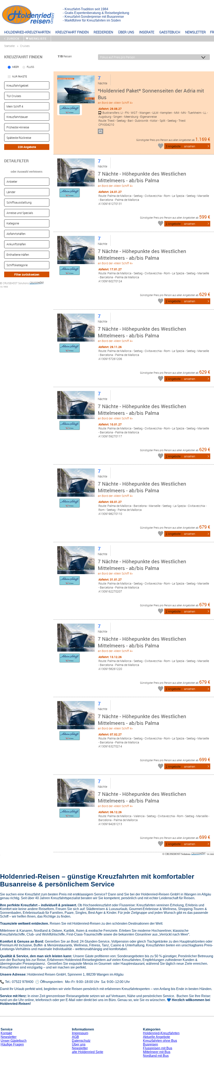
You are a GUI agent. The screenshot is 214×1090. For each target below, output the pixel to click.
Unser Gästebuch (14, 1040)
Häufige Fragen (12, 1044)
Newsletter (9, 1037)
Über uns (78, 1044)
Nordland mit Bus (156, 1055)
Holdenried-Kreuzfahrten (161, 1033)
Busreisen (150, 1044)
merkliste (38, 39)
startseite (9, 46)
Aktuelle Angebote (156, 1037)
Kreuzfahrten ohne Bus (160, 1040)
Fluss (30, 66)
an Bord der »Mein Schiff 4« (151, 96)
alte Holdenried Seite (87, 1052)
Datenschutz (81, 1040)
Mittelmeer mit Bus (156, 1052)
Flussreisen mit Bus (157, 1048)
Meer (15, 66)
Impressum (80, 1033)
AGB (75, 1037)
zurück (13, 39)
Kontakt (6, 1033)
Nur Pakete (19, 76)
